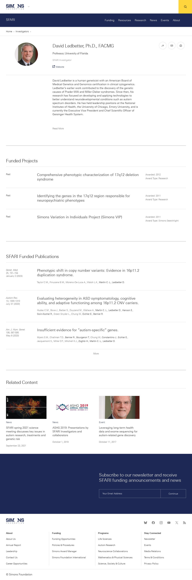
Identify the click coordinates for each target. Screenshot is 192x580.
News (153, 20)
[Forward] (162, 45)
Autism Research (106, 545)
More (96, 353)
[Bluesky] (145, 522)
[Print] (180, 45)
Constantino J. (109, 337)
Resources (124, 20)
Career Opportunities (16, 563)
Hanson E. (127, 310)
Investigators (22, 31)
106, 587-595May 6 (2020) (16, 332)
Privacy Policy (151, 563)
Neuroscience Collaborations (113, 551)
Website (60, 67)
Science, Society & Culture (111, 563)
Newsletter (149, 539)
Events (165, 20)
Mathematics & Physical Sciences (115, 557)
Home (9, 31)
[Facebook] (153, 522)
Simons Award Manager (64, 551)
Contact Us (11, 557)
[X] (176, 522)
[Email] (172, 45)
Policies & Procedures (63, 545)
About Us (11, 539)
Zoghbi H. (83, 341)
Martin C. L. (105, 282)
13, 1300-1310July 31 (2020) (13, 301)
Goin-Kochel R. (44, 314)
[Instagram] (161, 522)
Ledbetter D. (118, 282)
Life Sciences (105, 539)
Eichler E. (87, 314)
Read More (58, 128)
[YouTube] (168, 522)
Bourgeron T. (82, 337)
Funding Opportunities (63, 539)
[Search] (185, 7)
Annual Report (13, 545)
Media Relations (152, 551)
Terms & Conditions (154, 557)
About (176, 20)
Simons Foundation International (69, 557)
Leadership (11, 551)
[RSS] (184, 522)
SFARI (10, 20)
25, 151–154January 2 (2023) (14, 273)
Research (140, 20)
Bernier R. (98, 314)
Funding (109, 20)
